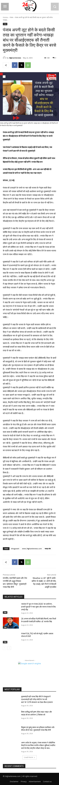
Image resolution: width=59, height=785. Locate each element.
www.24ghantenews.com (32, 548)
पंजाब (11, 17)
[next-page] (9, 648)
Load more (28, 757)
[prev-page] (4, 648)
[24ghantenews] (5, 57)
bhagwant (15, 548)
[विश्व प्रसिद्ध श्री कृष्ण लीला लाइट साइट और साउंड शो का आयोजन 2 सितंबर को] (11, 716)
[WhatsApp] (28, 65)
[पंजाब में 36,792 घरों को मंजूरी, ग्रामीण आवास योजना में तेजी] (11, 637)
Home (5, 17)
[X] (21, 65)
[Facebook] (15, 65)
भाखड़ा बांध (48, 548)
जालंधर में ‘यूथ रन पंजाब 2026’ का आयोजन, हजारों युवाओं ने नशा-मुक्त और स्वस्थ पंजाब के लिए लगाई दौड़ (38, 607)
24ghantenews (15, 58)
